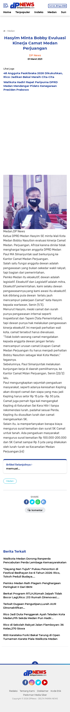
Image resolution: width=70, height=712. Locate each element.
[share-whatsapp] (37, 501)
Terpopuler (22, 12)
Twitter (39, 687)
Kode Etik (56, 691)
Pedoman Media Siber (35, 695)
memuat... (13, 468)
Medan (52, 12)
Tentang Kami (27, 691)
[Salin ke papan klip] (43, 501)
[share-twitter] (32, 501)
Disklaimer (42, 691)
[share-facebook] (26, 501)
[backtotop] (35, 664)
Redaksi (13, 691)
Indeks (38, 12)
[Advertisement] (35, 130)
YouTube (47, 687)
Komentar (37, 510)
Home (7, 12)
